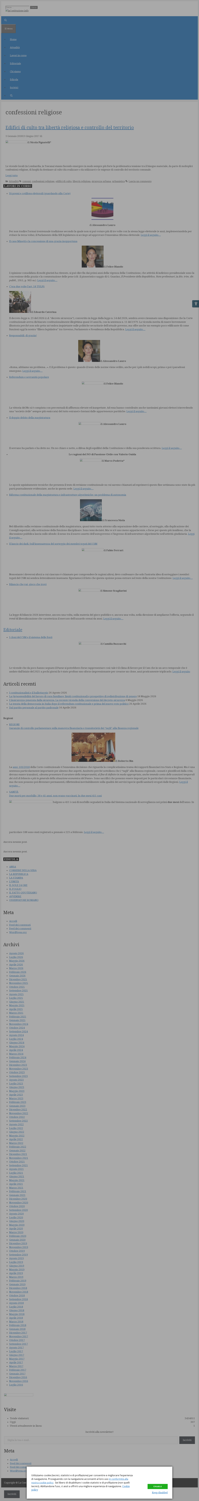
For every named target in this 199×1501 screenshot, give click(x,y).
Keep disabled (160, 1492)
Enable (157, 1486)
